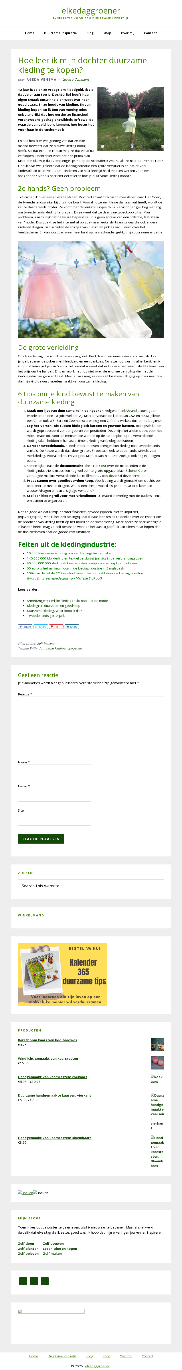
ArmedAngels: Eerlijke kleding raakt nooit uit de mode (67, 600)
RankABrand (128, 410)
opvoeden (74, 648)
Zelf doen (26, 1243)
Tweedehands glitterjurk (46, 615)
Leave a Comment (75, 79)
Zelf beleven (46, 643)
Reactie (25, 694)
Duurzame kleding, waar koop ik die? (54, 610)
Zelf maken (52, 1253)
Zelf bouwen (53, 1243)
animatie (138, 475)
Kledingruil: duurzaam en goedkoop (53, 605)
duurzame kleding (51, 648)
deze (113, 475)
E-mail (24, 786)
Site (21, 810)
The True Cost (95, 465)
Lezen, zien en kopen (60, 1248)
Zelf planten (28, 1248)
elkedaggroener (91, 10)
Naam (24, 762)
